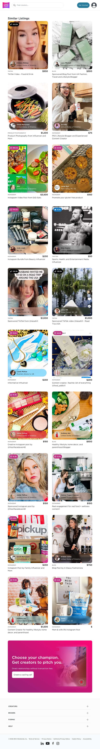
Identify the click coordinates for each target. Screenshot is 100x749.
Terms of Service (34, 739)
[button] (83, 5)
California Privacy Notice (62, 739)
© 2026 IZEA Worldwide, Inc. (17, 739)
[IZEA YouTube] (48, 743)
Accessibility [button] (87, 739)
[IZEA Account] (94, 5)
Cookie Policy (76, 739)
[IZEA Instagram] (57, 743)
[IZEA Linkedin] (42, 743)
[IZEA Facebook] (53, 743)
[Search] (14, 5)
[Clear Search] (61, 5)
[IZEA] (6, 5)
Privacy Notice (46, 739)
